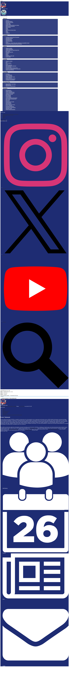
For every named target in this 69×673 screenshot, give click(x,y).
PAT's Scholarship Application (11, 65)
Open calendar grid (13, 398)
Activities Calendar (9, 61)
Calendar (2, 396)
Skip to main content (3, 1)
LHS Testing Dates (9, 41)
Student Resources (9, 91)
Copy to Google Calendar (4, 395)
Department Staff (9, 39)
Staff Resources (8, 90)
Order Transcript (8, 103)
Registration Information (10, 106)
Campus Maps (8, 24)
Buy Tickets (8, 51)
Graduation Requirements (10, 79)
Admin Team (8, 23)
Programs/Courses (9, 40)
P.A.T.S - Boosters (9, 105)
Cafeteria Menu (8, 96)
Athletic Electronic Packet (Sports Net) (12, 50)
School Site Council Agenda (10, 107)
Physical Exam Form (9, 52)
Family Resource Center (10, 101)
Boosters (7, 54)
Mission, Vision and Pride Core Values (12, 25)
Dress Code (8, 99)
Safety (7, 28)
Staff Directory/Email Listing (11, 30)
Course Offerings (9, 77)
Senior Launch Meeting (10, 69)
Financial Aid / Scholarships (10, 78)
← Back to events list (4, 398)
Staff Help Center (9, 108)
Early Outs (7, 100)
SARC (7, 29)
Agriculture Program (9, 38)
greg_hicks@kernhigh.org (13, 429)
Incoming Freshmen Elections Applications (13, 68)
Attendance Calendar (9, 94)
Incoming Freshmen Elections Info (12, 67)
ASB (7, 62)
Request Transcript (9, 75)
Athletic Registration (9, 49)
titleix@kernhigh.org (33, 428)
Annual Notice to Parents (10, 93)
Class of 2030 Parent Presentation (11, 97)
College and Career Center (10, 76)
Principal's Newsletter (9, 22)
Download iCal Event (14, 395)
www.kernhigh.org (28, 430)
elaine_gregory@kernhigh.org (53, 429)
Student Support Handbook (10, 109)
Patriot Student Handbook (10, 26)
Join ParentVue (8, 102)
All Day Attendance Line (10, 92)
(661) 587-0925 (22, 406)
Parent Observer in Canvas (10, 104)
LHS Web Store (8, 66)
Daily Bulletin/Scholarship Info (11, 98)
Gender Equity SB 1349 (10, 55)
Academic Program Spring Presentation (12, 37)
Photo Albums (8, 27)
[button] (5, 18)
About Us (7, 20)
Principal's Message (9, 21)
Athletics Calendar (9, 48)
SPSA (7, 31)
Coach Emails (8, 56)
